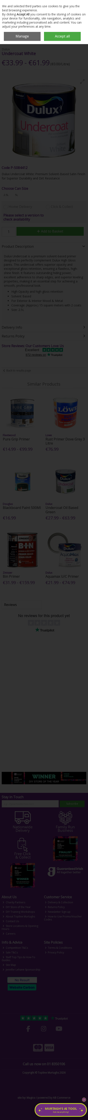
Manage (22, 36)
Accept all (62, 36)
